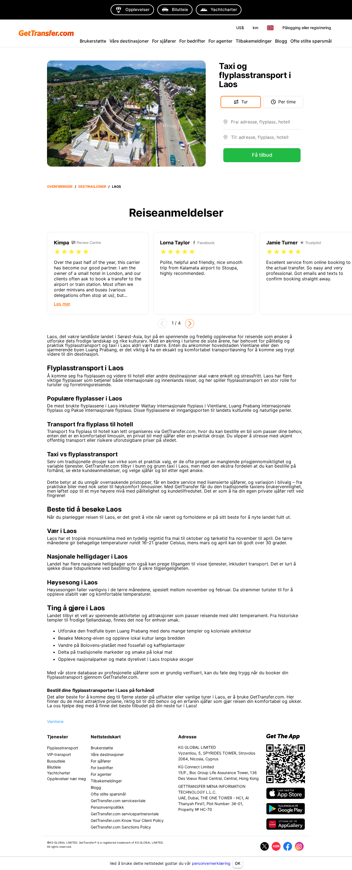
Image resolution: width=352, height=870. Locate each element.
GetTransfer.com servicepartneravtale (125, 813)
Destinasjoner (92, 186)
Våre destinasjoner (129, 41)
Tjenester (57, 736)
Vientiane (55, 721)
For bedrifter (192, 41)
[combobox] (266, 124)
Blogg (281, 41)
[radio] (57, 251)
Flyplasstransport (62, 747)
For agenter (220, 41)
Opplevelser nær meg (66, 778)
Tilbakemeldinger (254, 41)
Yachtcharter (58, 772)
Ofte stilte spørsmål (311, 41)
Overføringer (60, 186)
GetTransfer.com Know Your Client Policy (127, 820)
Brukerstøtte (93, 41)
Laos (116, 186)
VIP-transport (59, 754)
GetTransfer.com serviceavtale (118, 800)
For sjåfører (164, 41)
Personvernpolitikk (107, 807)
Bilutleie (54, 767)
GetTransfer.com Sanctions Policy (121, 827)
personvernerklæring (211, 863)
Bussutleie (56, 761)
